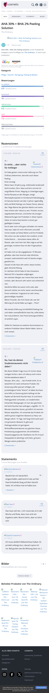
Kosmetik (5, 655)
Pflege (3, 75)
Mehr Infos (33, 691)
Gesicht (10, 75)
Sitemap (27, 669)
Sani (11, 504)
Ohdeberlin (15, 135)
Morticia (16, 469)
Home (3, 11)
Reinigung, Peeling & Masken (26, 75)
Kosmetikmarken (8, 659)
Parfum (27, 659)
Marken (9, 11)
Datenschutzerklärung (32, 673)
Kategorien (6, 663)
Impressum (28, 680)
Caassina (16, 535)
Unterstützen (29, 676)
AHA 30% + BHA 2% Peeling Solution (37, 11)
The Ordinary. (19, 11)
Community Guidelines (33, 655)
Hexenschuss (36, 167)
